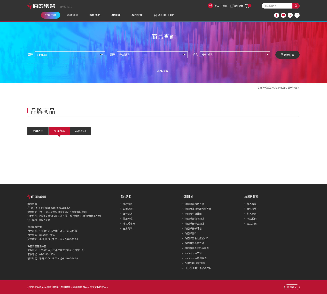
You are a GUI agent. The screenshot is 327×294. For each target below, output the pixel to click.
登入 (216, 6)
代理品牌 (269, 87)
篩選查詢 (288, 55)
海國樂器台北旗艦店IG (196, 238)
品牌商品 (59, 131)
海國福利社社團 (193, 213)
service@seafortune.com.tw (54, 207)
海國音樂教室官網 (194, 243)
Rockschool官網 (193, 253)
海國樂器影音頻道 (194, 223)
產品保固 (251, 223)
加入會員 (251, 203)
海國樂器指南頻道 (194, 218)
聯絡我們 (251, 218)
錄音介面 (292, 87)
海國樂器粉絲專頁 (194, 203)
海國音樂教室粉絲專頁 (197, 248)
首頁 (259, 87)
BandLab (281, 87)
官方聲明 (128, 228)
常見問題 (251, 213)
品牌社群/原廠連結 (195, 263)
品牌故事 (38, 131)
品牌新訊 (80, 131)
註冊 (225, 6)
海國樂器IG (191, 233)
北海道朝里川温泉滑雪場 (198, 268)
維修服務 (251, 208)
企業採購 (128, 208)
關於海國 (128, 203)
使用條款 (128, 218)
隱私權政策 (129, 223)
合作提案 (128, 213)
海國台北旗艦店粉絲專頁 (198, 208)
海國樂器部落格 (193, 228)
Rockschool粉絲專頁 (196, 258)
